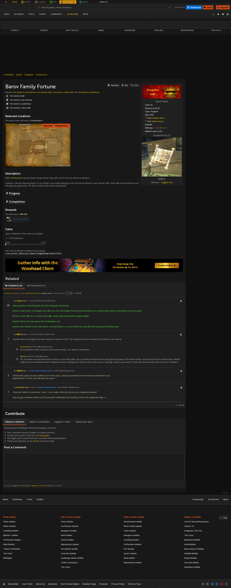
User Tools (27, 584)
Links (135, 85)
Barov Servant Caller (20, 219)
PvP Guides (129, 549)
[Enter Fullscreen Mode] (214, 14)
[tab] (14, 285)
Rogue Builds (190, 558)
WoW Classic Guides (134, 517)
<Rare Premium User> (43, 370)
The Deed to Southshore (88, 92)
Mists (85, 2)
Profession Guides (12, 539)
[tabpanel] (94, 348)
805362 (23, 356)
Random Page (89, 584)
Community (56, 14)
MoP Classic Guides (71, 517)
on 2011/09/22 (59, 370)
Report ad (225, 492)
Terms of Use (134, 584)
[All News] (6, 2)
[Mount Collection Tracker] (94, 265)
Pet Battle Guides (69, 549)
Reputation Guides (70, 544)
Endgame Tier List (193, 530)
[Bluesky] (212, 584)
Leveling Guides (11, 530)
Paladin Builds (191, 553)
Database (19, 14)
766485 (19, 370)
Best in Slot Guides (133, 526)
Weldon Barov (158, 118)
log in (27, 486)
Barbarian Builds (192, 539)
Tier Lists (7, 553)
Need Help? (13, 584)
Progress (14, 193)
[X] (208, 584)
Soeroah (20, 387)
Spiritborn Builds (192, 567)
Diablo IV (106, 2)
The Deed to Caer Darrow (24, 92)
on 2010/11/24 (39, 300)
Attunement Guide (133, 521)
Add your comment (12, 293)
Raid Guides (9, 544)
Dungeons (28, 74)
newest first (29, 293)
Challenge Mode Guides (72, 558)
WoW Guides (9, 517)
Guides (42, 14)
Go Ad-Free (72, 14)
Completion (17, 201)
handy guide (43, 435)
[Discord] (203, 584)
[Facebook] (217, 584)
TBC (55, 2)
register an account (38, 486)
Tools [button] (31, 14)
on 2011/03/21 (38, 334)
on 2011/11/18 (31, 356)
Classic (42, 2)
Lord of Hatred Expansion (196, 521)
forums (36, 441)
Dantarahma (25, 347)
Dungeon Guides (69, 530)
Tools (29, 499)
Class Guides (9, 521)
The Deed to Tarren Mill (62, 92)
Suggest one (166, 182)
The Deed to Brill (44, 92)
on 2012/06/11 (63, 387)
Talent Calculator (11, 549)
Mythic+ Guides (10, 535)
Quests (19, 74)
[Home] (17, 7)
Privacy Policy (117, 584)
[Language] (228, 14)
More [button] (85, 14)
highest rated (47, 293)
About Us (40, 584)
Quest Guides (67, 539)
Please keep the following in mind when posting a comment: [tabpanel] (35, 456)
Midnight (7, 558)
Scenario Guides (68, 553)
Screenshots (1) (161, 135)
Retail (27, 2)
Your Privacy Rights (70, 584)
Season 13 (189, 526)
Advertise (52, 584)
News (6, 14)
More (225, 499)
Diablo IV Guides (192, 517)
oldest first (37, 293)
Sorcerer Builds (191, 562)
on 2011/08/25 (36, 347)
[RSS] (226, 584)
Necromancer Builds (194, 549)
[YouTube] (222, 584)
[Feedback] (223, 14)
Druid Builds (190, 544)
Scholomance (41, 74)
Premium (103, 584)
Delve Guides (9, 526)
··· (92, 2)
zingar (19, 300)
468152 (19, 334)
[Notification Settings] (218, 14)
